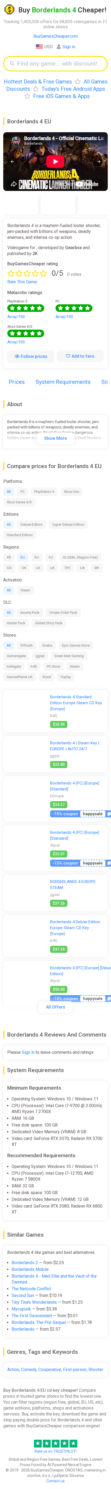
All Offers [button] (55, 1007)
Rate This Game (22, 281)
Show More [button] (55, 438)
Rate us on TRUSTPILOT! (55, 1451)
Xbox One (71, 492)
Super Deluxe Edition (68, 524)
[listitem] (20, 205)
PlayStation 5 (44, 492)
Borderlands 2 (25, 1262)
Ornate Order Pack (63, 613)
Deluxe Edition (31, 524)
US (38, 568)
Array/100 (16, 316)
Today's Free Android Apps (73, 89)
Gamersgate (16, 656)
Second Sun (23, 1295)
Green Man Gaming (69, 656)
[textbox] (59, 63)
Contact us (55, 1481)
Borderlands (23, 1329)
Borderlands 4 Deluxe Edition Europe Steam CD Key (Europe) (75, 927)
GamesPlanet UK (20, 677)
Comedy (28, 1369)
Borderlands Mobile (30, 1269)
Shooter (95, 1369)
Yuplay (66, 677)
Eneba (47, 645)
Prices (17, 382)
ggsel (40, 656)
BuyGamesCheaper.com (55, 36)
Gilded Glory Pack (49, 623)
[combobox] (59, 63)
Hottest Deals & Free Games (38, 81)
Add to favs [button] (83, 356)
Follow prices (34, 356)
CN (24, 568)
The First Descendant (32, 1315)
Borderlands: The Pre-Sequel (39, 1322)
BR (97, 568)
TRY (67, 568)
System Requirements (63, 382)
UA (82, 568)
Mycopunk (21, 1309)
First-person (74, 1369)
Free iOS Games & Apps (61, 96)
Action (13, 1369)
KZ (51, 557)
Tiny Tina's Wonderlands (34, 1302)
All (9, 492)
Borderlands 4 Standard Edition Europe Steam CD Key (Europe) (76, 703)
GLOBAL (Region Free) (80, 557)
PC (22, 492)
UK (52, 568)
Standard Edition (20, 535)
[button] (12, 161)
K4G (34, 666)
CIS (9, 568)
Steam (25, 590)
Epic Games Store (76, 645)
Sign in (69, 46)
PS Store (53, 666)
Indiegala (14, 666)
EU (22, 557)
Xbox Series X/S (19, 502)
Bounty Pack (30, 613)
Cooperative (49, 1369)
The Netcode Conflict (31, 1288)
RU (36, 557)
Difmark (26, 645)
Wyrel (46, 677)
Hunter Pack (16, 623)
